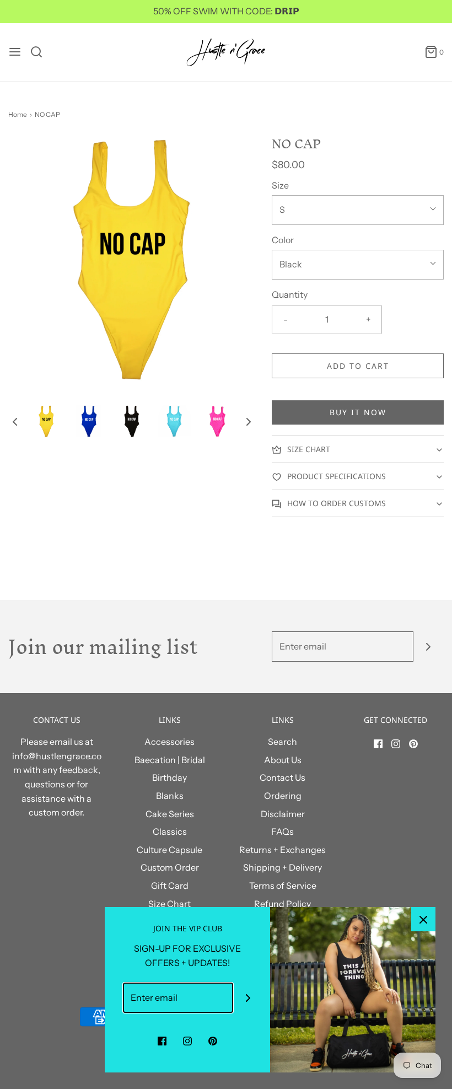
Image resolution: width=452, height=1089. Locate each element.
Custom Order (170, 867)
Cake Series (170, 813)
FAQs (282, 831)
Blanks (170, 795)
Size (280, 185)
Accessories (169, 741)
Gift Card (170, 885)
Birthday (169, 777)
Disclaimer (283, 813)
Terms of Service (282, 885)
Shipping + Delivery (282, 867)
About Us (283, 759)
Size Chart (169, 903)
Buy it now (358, 412)
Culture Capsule (169, 849)
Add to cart (358, 366)
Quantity (290, 294)
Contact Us (282, 777)
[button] (14, 421)
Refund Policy (282, 903)
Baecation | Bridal (169, 759)
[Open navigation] (15, 52)
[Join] (428, 646)
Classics (170, 831)
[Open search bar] (40, 52)
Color (283, 239)
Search (282, 741)
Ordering (283, 795)
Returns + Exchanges (282, 849)
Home (17, 114)
